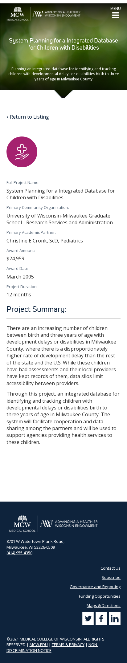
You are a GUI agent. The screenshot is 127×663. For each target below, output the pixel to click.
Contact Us (110, 568)
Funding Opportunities (100, 596)
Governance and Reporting (95, 586)
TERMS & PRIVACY (68, 644)
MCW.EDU (39, 644)
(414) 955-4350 (19, 552)
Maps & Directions (104, 605)
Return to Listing (29, 116)
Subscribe (111, 577)
